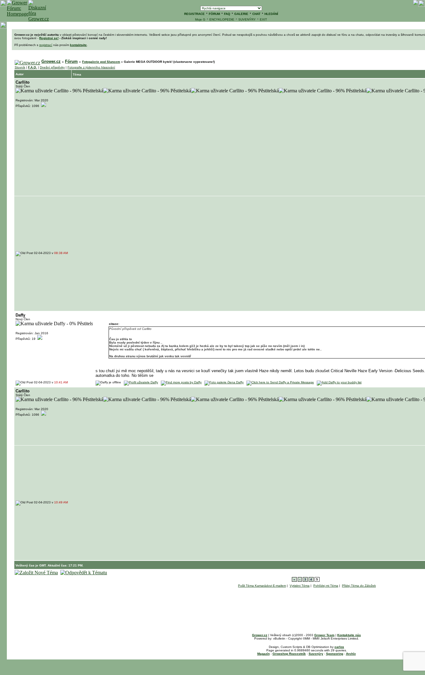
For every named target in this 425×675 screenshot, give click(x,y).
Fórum (71, 61)
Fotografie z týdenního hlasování (91, 67)
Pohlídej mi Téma (325, 585)
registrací (45, 45)
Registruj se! (48, 38)
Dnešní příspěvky (52, 67)
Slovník (20, 67)
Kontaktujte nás (349, 635)
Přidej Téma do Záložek (359, 585)
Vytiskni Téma (300, 585)
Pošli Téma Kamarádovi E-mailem (262, 585)
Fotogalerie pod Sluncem (101, 61)
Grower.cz (51, 61)
